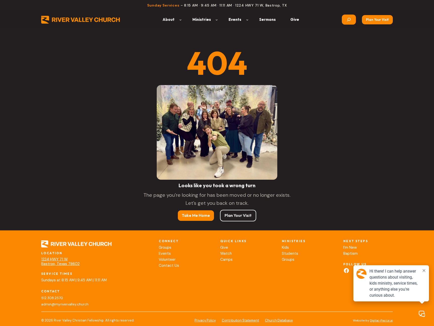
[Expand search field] (349, 20)
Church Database (279, 320)
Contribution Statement (240, 320)
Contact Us (169, 265)
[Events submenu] (247, 20)
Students (290, 253)
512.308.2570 (52, 298)
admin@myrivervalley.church (64, 304)
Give (224, 247)
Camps (226, 259)
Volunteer (167, 259)
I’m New (350, 247)
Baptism (350, 253)
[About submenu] (180, 20)
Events (165, 253)
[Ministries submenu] (216, 20)
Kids (285, 247)
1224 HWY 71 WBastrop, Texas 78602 (60, 261)
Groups (165, 247)
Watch (226, 253)
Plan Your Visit (377, 20)
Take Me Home (196, 215)
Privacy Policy (205, 320)
